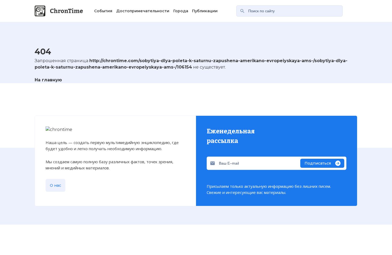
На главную (48, 79)
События (103, 11)
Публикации (205, 11)
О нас (55, 185)
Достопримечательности (142, 11)
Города (180, 11)
